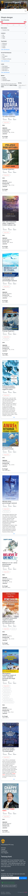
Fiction (3, 46)
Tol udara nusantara (8, 116)
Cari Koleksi (23, 878)
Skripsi (3, 47)
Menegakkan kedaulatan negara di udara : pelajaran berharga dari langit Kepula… (9, 677)
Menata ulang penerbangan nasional (9, 502)
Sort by (19, 82)
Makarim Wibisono (7, 691)
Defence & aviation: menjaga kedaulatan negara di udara (8, 387)
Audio (3, 36)
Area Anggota (4, 852)
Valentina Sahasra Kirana (8, 702)
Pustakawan (4, 851)
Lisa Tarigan (6, 339)
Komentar (5, 119)
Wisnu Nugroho (6, 511)
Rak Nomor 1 (5, 69)
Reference (4, 43)
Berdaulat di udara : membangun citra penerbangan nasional (9, 279)
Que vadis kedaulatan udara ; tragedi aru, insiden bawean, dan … (9, 224)
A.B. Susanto (6, 696)
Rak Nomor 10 (5, 70)
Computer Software (6, 59)
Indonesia (4, 79)
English (4, 77)
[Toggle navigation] (25, 2)
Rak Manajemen (5, 67)
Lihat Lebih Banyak (5, 49)
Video (3, 38)
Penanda (10, 119)
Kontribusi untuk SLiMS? (10, 886)
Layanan (3, 849)
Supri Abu (13, 628)
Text (3, 54)
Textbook (4, 44)
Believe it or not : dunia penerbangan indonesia (9, 564)
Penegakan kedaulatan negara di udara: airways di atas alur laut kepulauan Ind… (9, 620)
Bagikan (14, 119)
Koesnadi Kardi (6, 693)
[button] (14, 417)
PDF (3, 35)
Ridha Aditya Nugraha (8, 699)
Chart (3, 57)
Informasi (3, 847)
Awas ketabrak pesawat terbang (7, 448)
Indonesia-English (6, 80)
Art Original (4, 56)
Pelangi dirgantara (8, 169)
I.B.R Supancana (7, 688)
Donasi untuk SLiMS (9, 882)
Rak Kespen (5, 66)
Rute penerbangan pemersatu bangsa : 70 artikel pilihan (8, 749)
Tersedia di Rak (5, 30)
